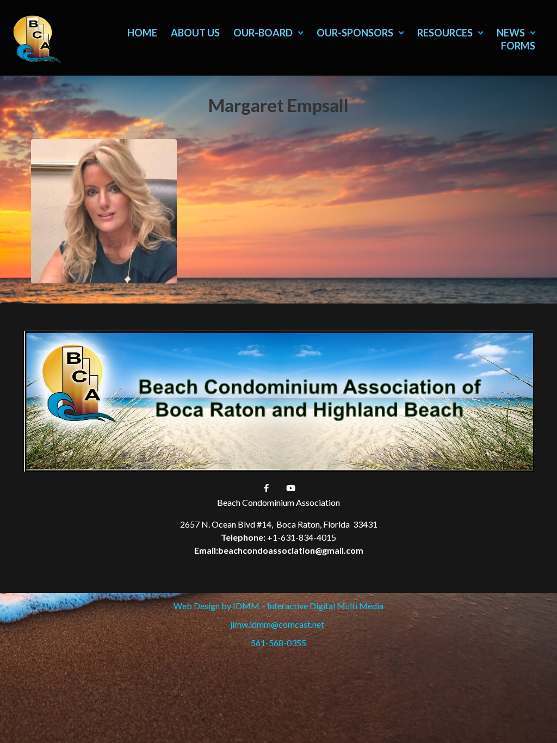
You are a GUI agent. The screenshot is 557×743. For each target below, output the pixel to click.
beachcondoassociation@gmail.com (290, 550)
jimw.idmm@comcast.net (278, 624)
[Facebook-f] (266, 488)
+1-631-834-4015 (301, 537)
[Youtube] (291, 488)
